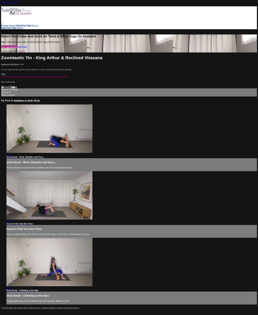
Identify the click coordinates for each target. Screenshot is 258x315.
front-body (18, 76)
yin (2, 76)
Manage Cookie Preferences (61, 308)
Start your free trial (9, 46)
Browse (5, 25)
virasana (47, 76)
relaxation (9, 76)
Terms (31, 308)
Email (14, 87)
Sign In (19, 28)
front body (28, 76)
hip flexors (62, 76)
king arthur (38, 76)
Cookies (45, 308)
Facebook (5, 87)
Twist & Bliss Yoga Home (12, 308)
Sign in (35, 25)
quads (54, 76)
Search (12, 25)
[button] (2, 23)
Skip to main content (10, 2)
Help (26, 308)
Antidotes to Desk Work (10, 64)
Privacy (37, 308)
